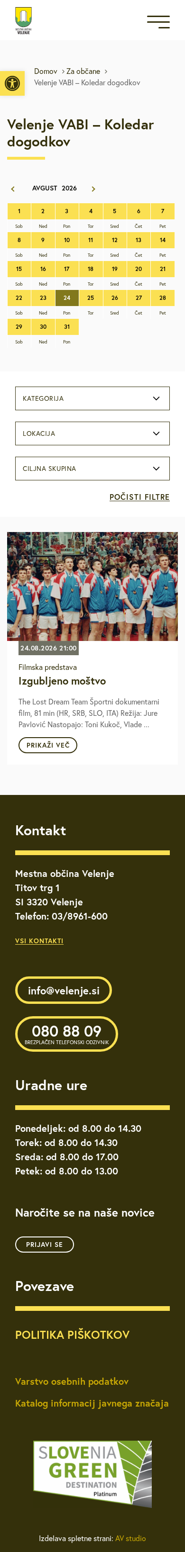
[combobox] (92, 398)
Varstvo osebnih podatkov (72, 1381)
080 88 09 (67, 1033)
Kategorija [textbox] (43, 398)
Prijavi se (44, 1244)
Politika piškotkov (72, 1334)
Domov (45, 71)
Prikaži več (48, 745)
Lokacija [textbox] (39, 433)
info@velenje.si (64, 990)
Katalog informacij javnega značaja (92, 1403)
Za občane (83, 71)
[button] (12, 83)
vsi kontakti (39, 941)
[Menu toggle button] (158, 24)
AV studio (130, 1538)
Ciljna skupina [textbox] (49, 468)
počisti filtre (140, 497)
